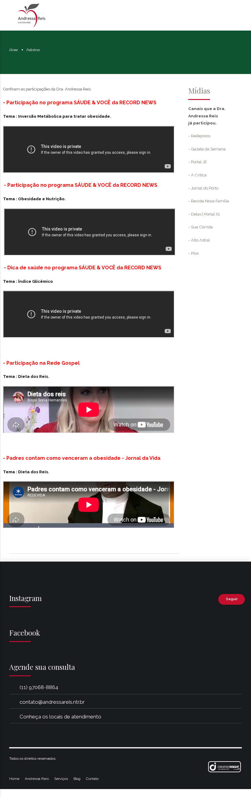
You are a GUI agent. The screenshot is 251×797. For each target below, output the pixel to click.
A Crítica (199, 174)
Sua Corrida (202, 226)
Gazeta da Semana (208, 148)
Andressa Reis (37, 779)
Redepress (200, 135)
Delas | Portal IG (205, 214)
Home (13, 49)
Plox (195, 253)
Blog (77, 779)
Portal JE (199, 161)
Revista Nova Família (210, 200)
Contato (92, 779)
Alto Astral (200, 240)
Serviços (61, 779)
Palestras (33, 49)
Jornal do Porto (204, 188)
